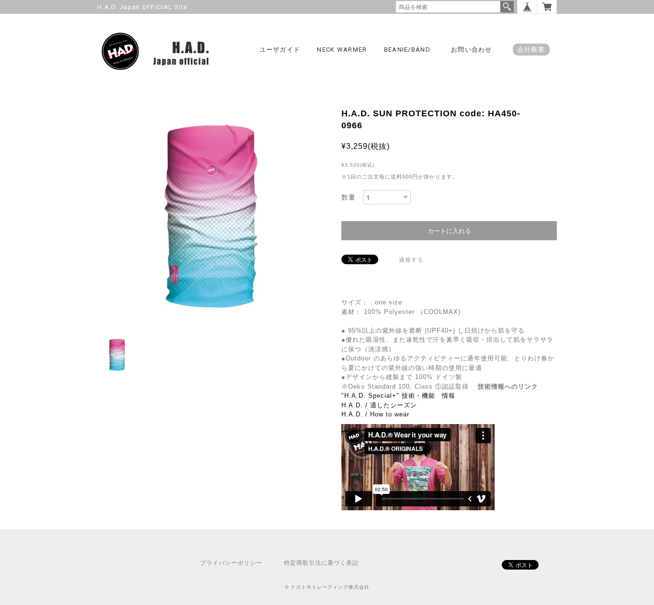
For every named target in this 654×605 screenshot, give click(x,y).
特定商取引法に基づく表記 (321, 563)
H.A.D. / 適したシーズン (379, 405)
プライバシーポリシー (231, 563)
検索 (507, 6)
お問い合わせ (471, 49)
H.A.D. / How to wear (375, 414)
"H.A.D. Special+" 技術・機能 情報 (398, 395)
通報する (411, 260)
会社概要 (531, 49)
